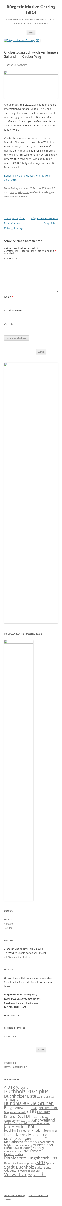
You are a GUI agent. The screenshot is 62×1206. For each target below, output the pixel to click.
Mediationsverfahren (19, 1142)
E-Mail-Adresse (14, 310)
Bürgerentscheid (17, 1107)
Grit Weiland (43, 1120)
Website (8, 324)
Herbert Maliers (43, 1123)
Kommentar (12, 258)
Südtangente (43, 1168)
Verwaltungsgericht (25, 1174)
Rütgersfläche (30, 1163)
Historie (8, 919)
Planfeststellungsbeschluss (30, 1158)
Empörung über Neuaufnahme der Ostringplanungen (14, 223)
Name (8, 297)
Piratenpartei (13, 1154)
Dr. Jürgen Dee (13, 1116)
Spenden (51, 1163)
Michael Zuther (44, 1142)
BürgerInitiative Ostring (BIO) (31, 9)
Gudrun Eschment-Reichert (20, 1123)
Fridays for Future (40, 1117)
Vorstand (9, 923)
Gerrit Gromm (12, 1120)
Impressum (10, 1036)
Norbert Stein (13, 1148)
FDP (27, 1116)
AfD (7, 1087)
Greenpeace (26, 1121)
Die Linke (43, 1112)
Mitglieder (23, 192)
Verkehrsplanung (30, 1170)
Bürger (13, 192)
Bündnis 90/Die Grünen (29, 1103)
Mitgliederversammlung (18, 1145)
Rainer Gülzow (13, 1163)
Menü (31, 32)
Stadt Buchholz (19, 1167)
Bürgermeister (44, 1107)
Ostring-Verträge (33, 1148)
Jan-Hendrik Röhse (22, 1126)
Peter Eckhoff (31, 1151)
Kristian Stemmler (45, 1130)
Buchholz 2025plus (17, 196)
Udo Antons (12, 1170)
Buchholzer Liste (20, 1096)
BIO (53, 188)
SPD (40, 1162)
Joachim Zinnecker (17, 1130)
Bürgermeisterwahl (15, 1112)
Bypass (14, 1100)
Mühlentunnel (43, 1145)
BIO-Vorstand (19, 1087)
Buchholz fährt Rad (45, 1097)
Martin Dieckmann (17, 1138)
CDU (31, 1111)
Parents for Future (12, 1151)
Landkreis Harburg (26, 1134)
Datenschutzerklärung (15, 1066)
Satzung (8, 927)
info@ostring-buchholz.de (17, 957)
